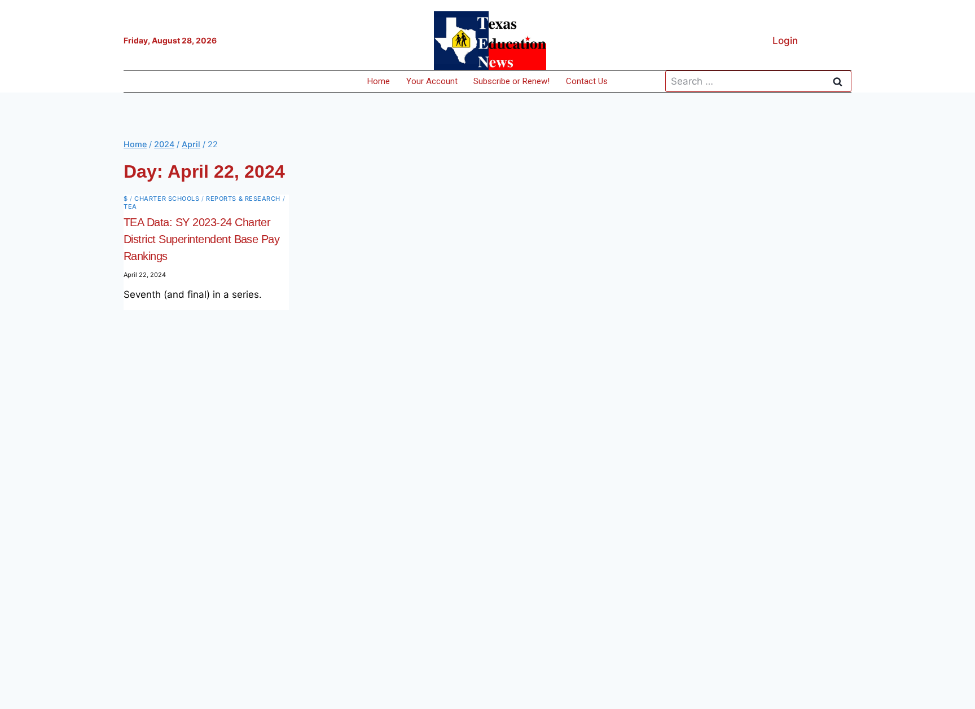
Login (785, 40)
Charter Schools (166, 198)
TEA (130, 206)
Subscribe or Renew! (511, 81)
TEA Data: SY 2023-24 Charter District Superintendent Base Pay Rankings (201, 239)
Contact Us (587, 81)
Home (378, 81)
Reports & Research (243, 198)
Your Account (432, 81)
